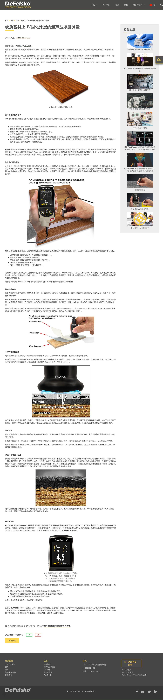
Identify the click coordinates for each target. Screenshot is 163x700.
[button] (94, 5)
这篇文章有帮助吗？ (14, 635)
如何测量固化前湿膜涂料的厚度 (139, 49)
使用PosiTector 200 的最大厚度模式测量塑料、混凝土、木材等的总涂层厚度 (139, 148)
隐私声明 (47, 670)
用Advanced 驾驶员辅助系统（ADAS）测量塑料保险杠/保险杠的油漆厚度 (139, 170)
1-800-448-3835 (88, 665)
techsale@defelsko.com (57, 625)
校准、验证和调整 (140, 128)
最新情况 (8, 675)
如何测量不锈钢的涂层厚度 (140, 90)
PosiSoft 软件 (10, 664)
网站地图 (47, 664)
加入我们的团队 (50, 667)
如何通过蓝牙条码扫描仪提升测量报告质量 (140, 69)
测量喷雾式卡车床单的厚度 (140, 109)
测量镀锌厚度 (139, 190)
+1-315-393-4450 (89, 668)
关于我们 (106, 5)
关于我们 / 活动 (10, 672)
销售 (126, 5)
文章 (17, 21)
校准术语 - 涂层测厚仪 (140, 228)
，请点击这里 (26, 46)
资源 (117, 5)
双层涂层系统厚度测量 (140, 209)
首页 (6, 21)
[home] (18, 5)
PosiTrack (47, 675)
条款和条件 (48, 672)
